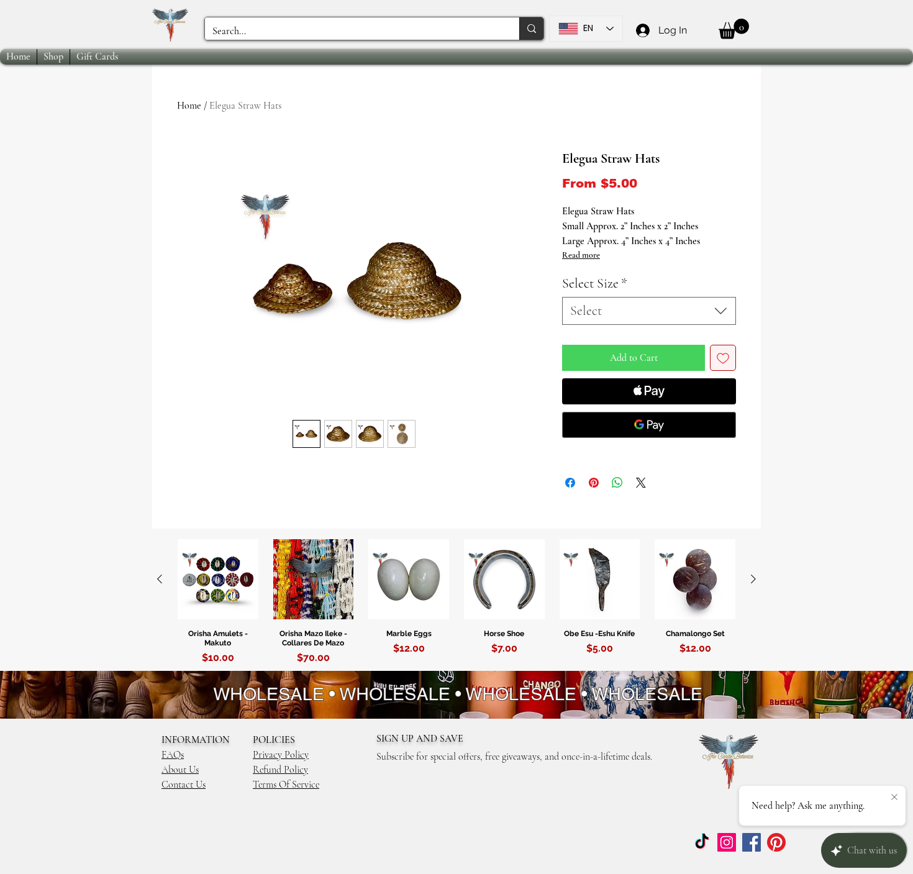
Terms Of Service (286, 784)
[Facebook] (751, 842)
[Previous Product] (159, 578)
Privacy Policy (281, 755)
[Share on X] (641, 482)
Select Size (594, 283)
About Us (180, 769)
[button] (734, 29)
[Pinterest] (776, 842)
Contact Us (183, 784)
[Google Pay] (649, 425)
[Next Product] (753, 578)
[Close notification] (894, 797)
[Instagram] (726, 842)
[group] (456, 604)
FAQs (172, 755)
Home (189, 105)
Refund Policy (280, 769)
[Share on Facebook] (570, 482)
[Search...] (531, 28)
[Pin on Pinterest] (593, 482)
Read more (581, 255)
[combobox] (649, 311)
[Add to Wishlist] (723, 358)
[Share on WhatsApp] (617, 482)
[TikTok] (702, 842)
